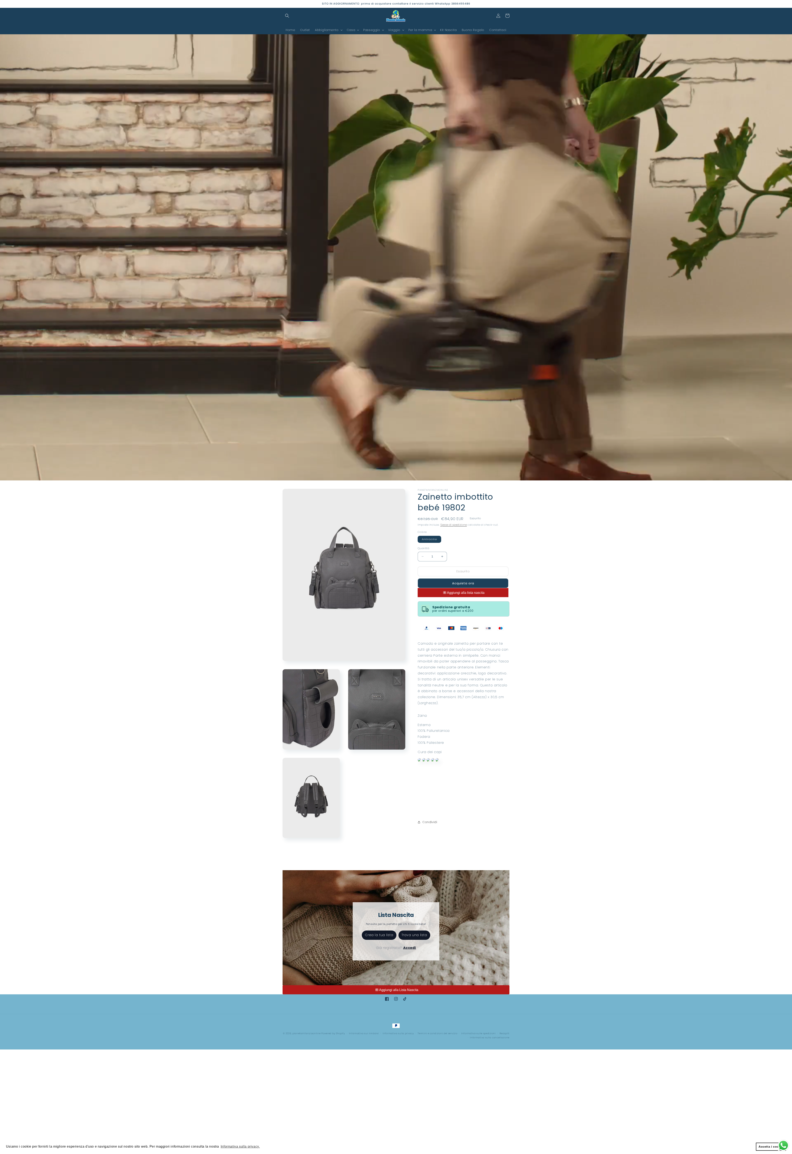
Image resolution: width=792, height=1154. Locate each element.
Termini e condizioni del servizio (437, 1033)
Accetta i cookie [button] (771, 1146)
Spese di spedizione (453, 524)
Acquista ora (463, 583)
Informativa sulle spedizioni (478, 1033)
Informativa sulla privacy (398, 1033)
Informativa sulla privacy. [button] (240, 1146)
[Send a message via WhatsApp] (783, 1145)
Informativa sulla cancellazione (489, 1037)
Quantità (423, 548)
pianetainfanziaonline (306, 1033)
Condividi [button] (429, 822)
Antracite (431, 540)
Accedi (409, 947)
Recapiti (504, 1033)
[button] (287, 15)
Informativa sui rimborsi (364, 1033)
